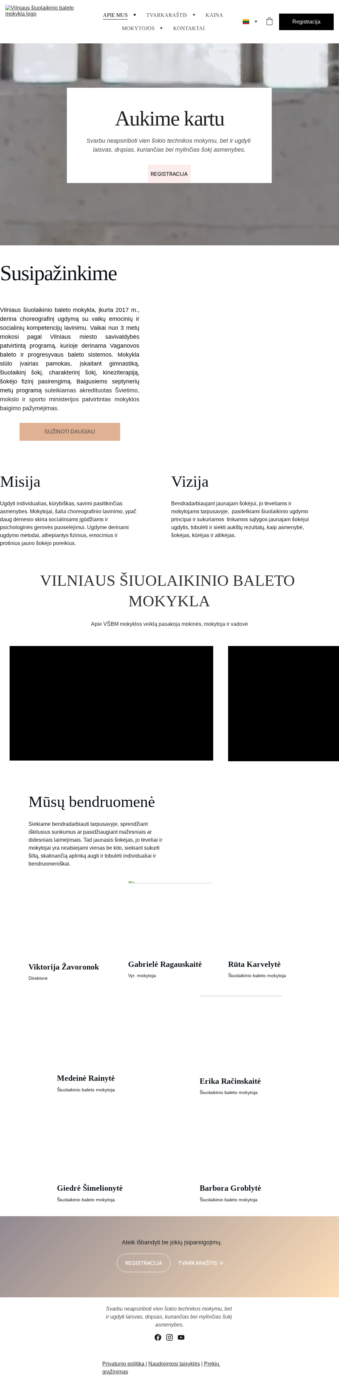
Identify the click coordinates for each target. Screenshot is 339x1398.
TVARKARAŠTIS (166, 15)
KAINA (214, 15)
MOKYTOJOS (138, 28)
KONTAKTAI (189, 28)
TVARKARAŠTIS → (200, 1263)
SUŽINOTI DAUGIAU (69, 431)
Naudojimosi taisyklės (174, 1364)
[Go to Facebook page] (158, 1337)
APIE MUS (115, 15)
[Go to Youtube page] (181, 1337)
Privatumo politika (124, 1364)
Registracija (306, 22)
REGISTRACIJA (169, 174)
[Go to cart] (269, 22)
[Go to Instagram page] (169, 1337)
